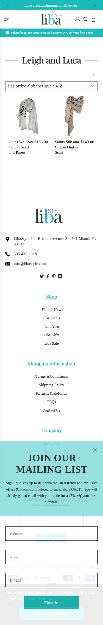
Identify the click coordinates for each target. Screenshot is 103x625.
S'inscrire (51, 602)
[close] (94, 450)
